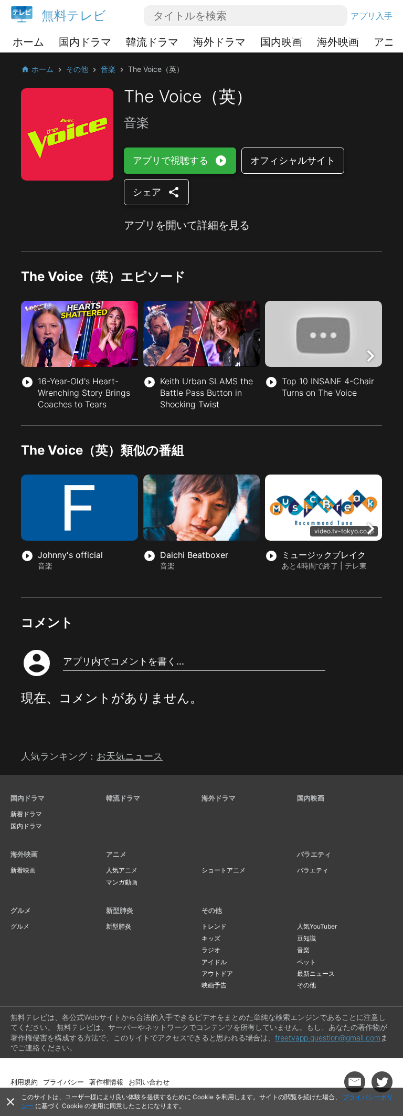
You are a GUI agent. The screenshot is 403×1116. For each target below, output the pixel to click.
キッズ (211, 938)
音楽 (303, 950)
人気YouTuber (317, 926)
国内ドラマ (85, 42)
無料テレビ (73, 15)
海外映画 (338, 42)
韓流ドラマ (152, 42)
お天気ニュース (130, 756)
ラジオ (211, 950)
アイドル (214, 962)
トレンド (214, 926)
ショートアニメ (224, 870)
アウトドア (217, 973)
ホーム (28, 42)
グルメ (20, 910)
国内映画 (281, 42)
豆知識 (306, 938)
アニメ (116, 854)
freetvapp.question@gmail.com (327, 1037)
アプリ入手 (372, 15)
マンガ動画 (121, 882)
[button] (370, 355)
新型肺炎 (119, 910)
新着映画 (23, 870)
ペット (306, 962)
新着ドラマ (26, 814)
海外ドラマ (219, 42)
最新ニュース (316, 973)
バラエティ (314, 854)
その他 (212, 910)
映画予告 (214, 985)
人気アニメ (121, 870)
